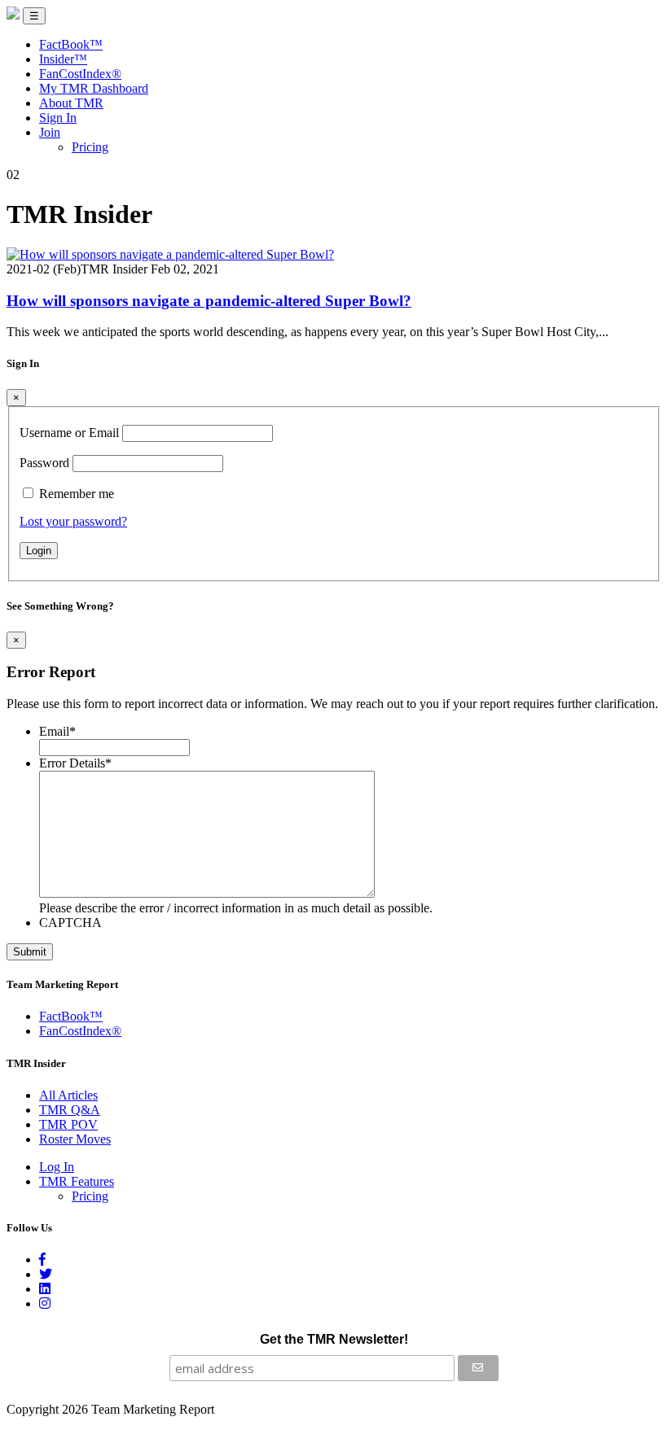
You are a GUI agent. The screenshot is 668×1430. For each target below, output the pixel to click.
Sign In (58, 118)
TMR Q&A (69, 1110)
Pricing (90, 147)
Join (49, 132)
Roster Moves (75, 1139)
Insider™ (63, 59)
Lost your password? (73, 521)
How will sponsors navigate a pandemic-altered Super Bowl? (209, 300)
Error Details (75, 763)
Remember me (76, 494)
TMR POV (68, 1124)
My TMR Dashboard (93, 88)
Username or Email (69, 432)
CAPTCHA (70, 922)
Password (44, 463)
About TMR (71, 103)
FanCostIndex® (80, 74)
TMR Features (76, 1181)
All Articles (68, 1095)
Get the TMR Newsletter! (334, 1339)
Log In (56, 1167)
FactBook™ (71, 44)
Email (57, 731)
